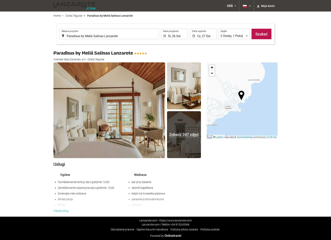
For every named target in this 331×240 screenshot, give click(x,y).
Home (57, 15)
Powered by (165, 235)
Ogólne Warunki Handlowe (152, 229)
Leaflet (219, 137)
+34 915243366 (179, 224)
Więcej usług (60, 210)
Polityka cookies (210, 229)
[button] (231, 5)
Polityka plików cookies (184, 229)
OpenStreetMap (245, 137)
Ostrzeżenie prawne (122, 229)
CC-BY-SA (272, 137)
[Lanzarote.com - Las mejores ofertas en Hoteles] (74, 5)
